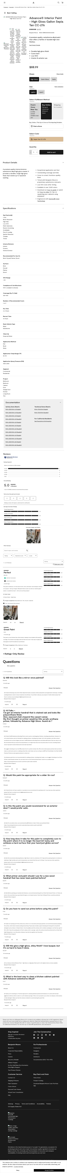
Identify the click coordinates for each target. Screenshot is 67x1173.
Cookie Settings (18, 1166)
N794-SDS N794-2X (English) (13, 422)
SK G (5, 632)
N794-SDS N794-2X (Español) (14, 429)
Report (22, 622)
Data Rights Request (14, 1067)
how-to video (44, 192)
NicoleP (5, 950)
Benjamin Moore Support (10, 698)
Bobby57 (5, 777)
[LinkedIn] (38, 1038)
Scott (4, 981)
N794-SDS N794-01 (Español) (13, 412)
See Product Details (34, 45)
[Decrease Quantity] (30, 152)
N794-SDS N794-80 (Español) (14, 445)
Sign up (10, 1034)
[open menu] (5, 3)
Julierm (4, 810)
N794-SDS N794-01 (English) (13, 409)
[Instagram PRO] (42, 1035)
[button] (58, 3)
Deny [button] (17, 1170)
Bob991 (4, 880)
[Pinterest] (49, 1035)
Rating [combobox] (6, 555)
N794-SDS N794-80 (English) (13, 442)
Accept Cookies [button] (49, 1170)
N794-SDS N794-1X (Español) (13, 419)
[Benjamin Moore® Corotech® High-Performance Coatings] (16, 1116)
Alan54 (4, 845)
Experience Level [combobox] (19, 555)
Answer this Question (54, 688)
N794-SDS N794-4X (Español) (14, 438)
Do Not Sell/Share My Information (18, 1065)
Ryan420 (5, 680)
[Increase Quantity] (37, 152)
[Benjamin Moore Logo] (33, 3)
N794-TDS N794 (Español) (41, 412)
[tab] (6, 45)
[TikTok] (42, 1038)
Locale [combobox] (30, 555)
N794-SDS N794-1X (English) (13, 416)
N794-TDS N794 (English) (41, 409)
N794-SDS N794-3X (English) (13, 425)
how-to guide (51, 190)
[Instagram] (38, 1035)
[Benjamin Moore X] (53, 1035)
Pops (4, 911)
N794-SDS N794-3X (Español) (14, 432)
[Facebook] (34, 1035)
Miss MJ (5, 575)
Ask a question (11, 665)
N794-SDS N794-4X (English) (13, 435)
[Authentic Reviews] (11, 457)
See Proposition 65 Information (42, 421)
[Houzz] (34, 1038)
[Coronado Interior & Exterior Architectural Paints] (16, 1139)
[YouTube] (46, 1035)
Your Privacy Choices (14, 1070)
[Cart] (62, 3)
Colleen (4, 723)
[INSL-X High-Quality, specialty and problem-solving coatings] (16, 1128)
